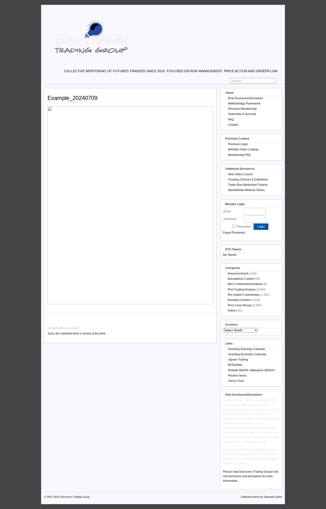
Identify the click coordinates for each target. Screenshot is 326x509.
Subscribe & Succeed (242, 114)
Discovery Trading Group (74, 496)
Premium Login (238, 144)
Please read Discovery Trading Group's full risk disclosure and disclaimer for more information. (250, 476)
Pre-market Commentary (243, 294)
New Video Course (240, 174)
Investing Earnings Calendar (246, 349)
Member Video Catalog (243, 149)
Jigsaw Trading (238, 359)
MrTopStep (235, 365)
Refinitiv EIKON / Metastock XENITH (251, 370)
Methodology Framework (244, 103)
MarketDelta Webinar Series (246, 190)
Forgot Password (234, 232)
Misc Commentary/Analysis (245, 284)
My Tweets (230, 255)
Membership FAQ (239, 155)
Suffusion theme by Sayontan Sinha (261, 496)
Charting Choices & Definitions (248, 179)
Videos (232, 310)
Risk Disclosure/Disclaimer (245, 98)
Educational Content (241, 278)
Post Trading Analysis (242, 289)
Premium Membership (242, 108)
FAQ (231, 119)
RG (62, 328)
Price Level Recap (240, 305)
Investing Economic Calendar (247, 354)
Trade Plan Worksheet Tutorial (248, 184)
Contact (233, 124)
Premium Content (239, 300)
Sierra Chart (236, 381)
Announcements (238, 273)
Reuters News (237, 375)
